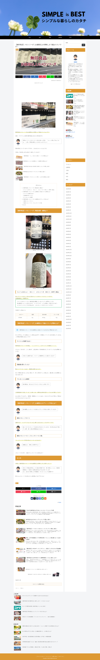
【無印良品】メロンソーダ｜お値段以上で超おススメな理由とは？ (37, 191)
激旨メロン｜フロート (28, 201)
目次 (37, 185)
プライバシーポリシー (41, 656)
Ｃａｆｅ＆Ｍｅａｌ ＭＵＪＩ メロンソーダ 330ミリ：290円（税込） (39, 189)
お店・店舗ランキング (70, 131)
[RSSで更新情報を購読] (45, 498)
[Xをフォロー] (34, 498)
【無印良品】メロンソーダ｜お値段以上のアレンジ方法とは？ (36, 199)
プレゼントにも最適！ (28, 197)
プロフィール (60, 656)
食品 (17, 483)
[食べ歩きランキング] (69, 135)
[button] (58, 76)
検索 (67, 42)
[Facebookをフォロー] (37, 498)
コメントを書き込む (39, 584)
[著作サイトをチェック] (32, 498)
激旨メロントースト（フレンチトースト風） (33, 202)
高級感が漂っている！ (28, 195)
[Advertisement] (38, 92)
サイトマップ (48, 656)
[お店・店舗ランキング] (69, 130)
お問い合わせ (54, 656)
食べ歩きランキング (70, 137)
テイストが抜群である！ (29, 193)
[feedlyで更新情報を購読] (42, 498)
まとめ (24, 204)
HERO (75, 62)
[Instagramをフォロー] (40, 498)
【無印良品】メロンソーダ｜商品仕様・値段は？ (33, 187)
